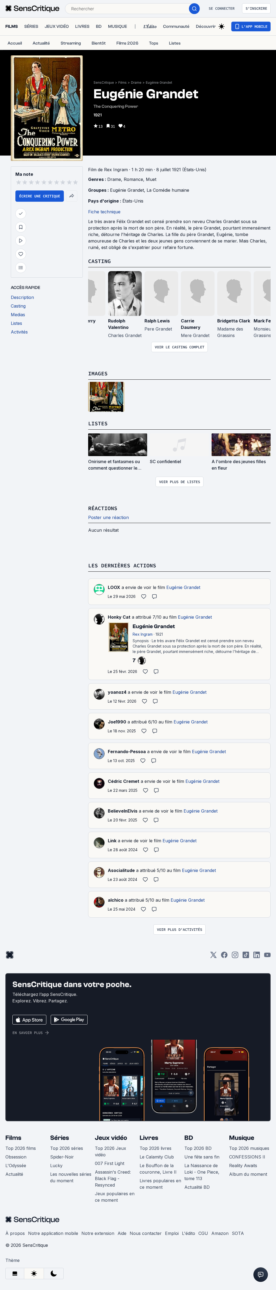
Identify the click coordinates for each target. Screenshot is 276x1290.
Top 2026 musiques (249, 1148)
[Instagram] (235, 956)
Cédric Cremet (123, 781)
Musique (241, 1137)
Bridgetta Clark (233, 321)
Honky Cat (119, 617)
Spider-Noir (62, 1157)
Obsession (15, 1157)
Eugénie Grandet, (128, 190)
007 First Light (109, 1163)
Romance (133, 179)
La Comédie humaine (168, 190)
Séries (59, 1137)
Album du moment (248, 1174)
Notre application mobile (53, 1233)
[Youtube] (267, 956)
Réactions (102, 508)
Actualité (14, 1174)
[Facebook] (224, 956)
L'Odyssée (15, 1165)
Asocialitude (121, 870)
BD (188, 1137)
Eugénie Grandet (159, 82)
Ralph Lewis (157, 321)
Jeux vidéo (111, 1137)
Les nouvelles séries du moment (70, 1177)
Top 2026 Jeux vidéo (110, 1151)
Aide (122, 1233)
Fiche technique (104, 211)
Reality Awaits (243, 1165)
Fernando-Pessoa (127, 751)
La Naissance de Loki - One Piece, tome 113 (201, 1172)
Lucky (56, 1165)
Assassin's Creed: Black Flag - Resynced (113, 1178)
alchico (115, 900)
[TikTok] (246, 956)
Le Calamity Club (157, 1157)
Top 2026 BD (198, 1148)
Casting (99, 261)
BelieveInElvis (122, 811)
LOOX (114, 587)
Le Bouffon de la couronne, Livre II (158, 1169)
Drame (136, 82)
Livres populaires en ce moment (160, 1184)
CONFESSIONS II (247, 1157)
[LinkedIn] (256, 956)
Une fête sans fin (201, 1157)
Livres (149, 1137)
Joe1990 (117, 722)
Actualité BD (197, 1187)
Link (112, 840)
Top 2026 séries (66, 1148)
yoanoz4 (117, 692)
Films (122, 82)
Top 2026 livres (155, 1148)
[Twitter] (213, 956)
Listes (98, 423)
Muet (151, 179)
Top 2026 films (20, 1148)
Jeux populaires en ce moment (114, 1197)
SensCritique (104, 82)
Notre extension (97, 1233)
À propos (15, 1233)
